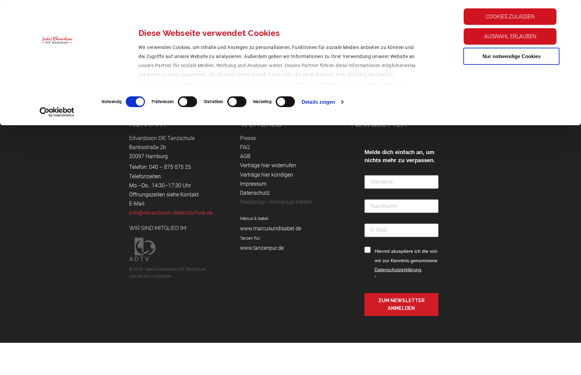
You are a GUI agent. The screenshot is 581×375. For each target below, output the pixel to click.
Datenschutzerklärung (316, 83)
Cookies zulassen (510, 16)
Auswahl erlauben (510, 36)
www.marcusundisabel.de (270, 228)
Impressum (389, 83)
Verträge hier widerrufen (268, 165)
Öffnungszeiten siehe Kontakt (164, 194)
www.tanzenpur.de (262, 248)
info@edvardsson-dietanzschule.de (170, 212)
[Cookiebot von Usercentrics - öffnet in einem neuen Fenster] (57, 112)
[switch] (187, 101)
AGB (245, 156)
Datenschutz (255, 193)
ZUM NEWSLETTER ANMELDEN (401, 304)
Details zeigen (318, 102)
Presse (248, 138)
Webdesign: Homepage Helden (276, 202)
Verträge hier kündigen (266, 175)
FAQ (245, 147)
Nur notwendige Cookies (511, 56)
